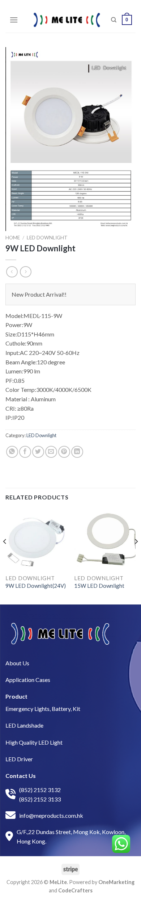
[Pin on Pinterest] (64, 452)
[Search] (113, 20)
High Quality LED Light (34, 742)
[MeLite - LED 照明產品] (67, 20)
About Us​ (17, 663)
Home (12, 237)
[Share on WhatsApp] (12, 452)
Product (16, 696)
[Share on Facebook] (25, 452)
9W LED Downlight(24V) (35, 585)
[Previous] (5, 556)
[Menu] (13, 20)
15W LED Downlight (99, 585)
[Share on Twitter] (38, 452)
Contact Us (20, 775)
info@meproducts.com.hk (51, 815)
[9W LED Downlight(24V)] (36, 539)
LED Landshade (24, 725)
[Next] (136, 556)
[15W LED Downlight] (105, 539)
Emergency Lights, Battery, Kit (42, 708)
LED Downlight (47, 237)
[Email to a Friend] (51, 452)
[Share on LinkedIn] (77, 452)
